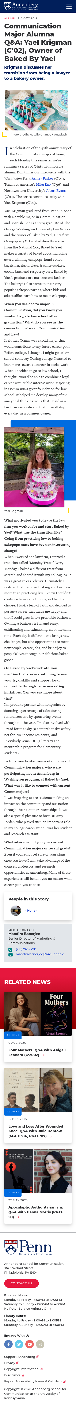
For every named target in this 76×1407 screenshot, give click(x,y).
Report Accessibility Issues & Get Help (33, 1381)
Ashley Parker (42, 178)
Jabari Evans (56, 190)
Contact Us (22, 1283)
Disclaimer (12, 1375)
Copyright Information (21, 1369)
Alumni (10, 18)
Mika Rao (43, 184)
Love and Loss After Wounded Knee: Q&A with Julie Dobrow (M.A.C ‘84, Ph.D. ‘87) (35, 1131)
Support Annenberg (19, 1357)
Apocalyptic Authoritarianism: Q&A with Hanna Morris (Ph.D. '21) (35, 1212)
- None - (31, 910)
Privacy (9, 1363)
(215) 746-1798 (26, 949)
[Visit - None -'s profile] (16, 910)
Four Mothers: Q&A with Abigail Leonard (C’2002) (37, 1052)
